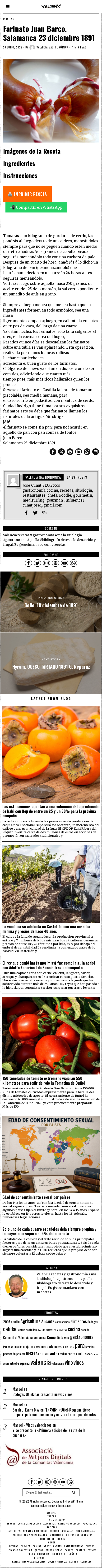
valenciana (57, 1363)
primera (20, 1354)
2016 (6, 1321)
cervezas (62, 1330)
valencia (40, 1361)
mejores (36, 1347)
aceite (15, 1321)
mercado (47, 1346)
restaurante (47, 1353)
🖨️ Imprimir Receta (27, 194)
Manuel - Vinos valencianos (32, 1425)
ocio (65, 1347)
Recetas (8, 19)
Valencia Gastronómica (52, 47)
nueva (58, 1346)
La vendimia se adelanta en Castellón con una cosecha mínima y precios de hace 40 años (46, 929)
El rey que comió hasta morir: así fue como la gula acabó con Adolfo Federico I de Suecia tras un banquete (48, 965)
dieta (60, 1337)
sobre (6, 1363)
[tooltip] (53, 451)
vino (69, 1362)
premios (90, 1347)
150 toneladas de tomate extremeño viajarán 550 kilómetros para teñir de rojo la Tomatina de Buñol (43, 1080)
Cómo (51, 1337)
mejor (27, 1346)
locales (18, 1346)
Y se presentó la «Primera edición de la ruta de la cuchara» (49, 1433)
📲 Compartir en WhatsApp (36, 207)
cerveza (51, 1329)
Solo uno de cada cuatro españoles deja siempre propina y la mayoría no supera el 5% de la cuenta (49, 1231)
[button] (73, 1492)
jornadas (8, 1347)
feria (67, 1338)
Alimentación (62, 1322)
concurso (39, 1337)
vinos (79, 1362)
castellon (31, 1329)
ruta (81, 1353)
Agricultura (30, 1321)
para (80, 1345)
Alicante (48, 1321)
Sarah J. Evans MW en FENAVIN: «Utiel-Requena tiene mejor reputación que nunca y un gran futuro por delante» (55, 1412)
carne (21, 1329)
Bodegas (93, 1321)
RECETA (31, 1353)
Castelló (41, 1330)
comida (85, 1330)
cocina (74, 1329)
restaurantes (67, 1353)
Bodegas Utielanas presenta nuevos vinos (42, 1394)
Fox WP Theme (74, 1501)
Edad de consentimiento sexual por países (36, 1197)
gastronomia (81, 1336)
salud (95, 1354)
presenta (9, 1353)
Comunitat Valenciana (18, 1337)
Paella (71, 1347)
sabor (88, 1354)
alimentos (78, 1321)
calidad (10, 1329)
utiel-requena (20, 1363)
